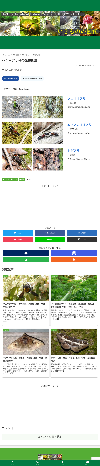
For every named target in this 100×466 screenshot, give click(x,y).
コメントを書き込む (50, 436)
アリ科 (7, 179)
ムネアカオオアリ (79, 124)
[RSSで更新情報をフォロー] (74, 259)
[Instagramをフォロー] (74, 253)
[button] (92, 299)
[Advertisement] (50, 205)
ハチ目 (15, 179)
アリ (30, 179)
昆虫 (22, 179)
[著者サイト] (26, 253)
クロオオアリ (76, 98)
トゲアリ (73, 150)
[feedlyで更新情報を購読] (26, 259)
